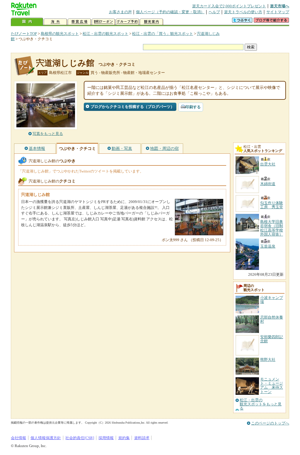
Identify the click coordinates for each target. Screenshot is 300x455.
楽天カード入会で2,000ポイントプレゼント (229, 6)
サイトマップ (277, 12)
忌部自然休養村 (271, 319)
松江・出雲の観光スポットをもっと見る (261, 404)
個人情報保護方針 (45, 438)
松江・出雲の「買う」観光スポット (162, 33)
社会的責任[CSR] (79, 438)
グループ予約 (127, 22)
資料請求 (141, 438)
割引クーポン (103, 22)
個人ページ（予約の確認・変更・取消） (170, 12)
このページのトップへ (270, 423)
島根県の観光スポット (60, 33)
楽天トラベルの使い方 (243, 12)
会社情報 (18, 438)
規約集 (124, 438)
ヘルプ (214, 12)
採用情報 (106, 438)
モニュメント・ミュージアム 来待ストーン (271, 385)
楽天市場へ (279, 6)
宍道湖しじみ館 (65, 62)
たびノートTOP (24, 33)
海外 (55, 22)
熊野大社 (267, 359)
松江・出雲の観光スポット (105, 33)
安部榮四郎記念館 (271, 339)
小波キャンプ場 (271, 299)
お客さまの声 (120, 12)
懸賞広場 (79, 22)
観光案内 (151, 22)
